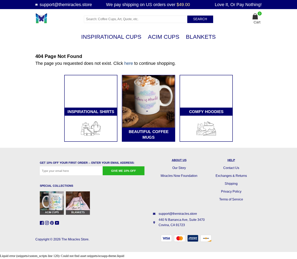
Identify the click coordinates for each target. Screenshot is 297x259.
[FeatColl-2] (148, 101)
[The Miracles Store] (58, 18)
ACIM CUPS (163, 37)
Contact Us (231, 168)
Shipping (231, 183)
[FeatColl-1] (91, 91)
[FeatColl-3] (206, 91)
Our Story (179, 168)
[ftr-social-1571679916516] (52, 223)
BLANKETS (201, 37)
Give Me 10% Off (123, 170)
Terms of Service (231, 199)
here (128, 63)
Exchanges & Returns (231, 175)
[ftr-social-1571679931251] (57, 223)
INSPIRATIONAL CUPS (111, 37)
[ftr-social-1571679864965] (42, 223)
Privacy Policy (231, 191)
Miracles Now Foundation (179, 175)
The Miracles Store (74, 239)
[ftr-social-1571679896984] (47, 223)
